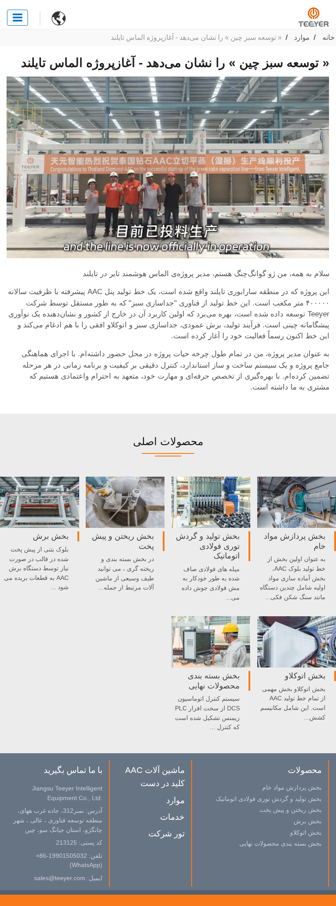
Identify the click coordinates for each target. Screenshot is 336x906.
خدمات (172, 817)
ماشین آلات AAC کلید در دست (155, 777)
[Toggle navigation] (17, 18)
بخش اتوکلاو (305, 675)
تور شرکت (166, 833)
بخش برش (51, 536)
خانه (328, 37)
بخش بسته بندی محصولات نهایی (214, 680)
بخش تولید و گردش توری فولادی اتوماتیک (208, 546)
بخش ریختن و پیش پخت (123, 541)
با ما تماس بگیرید (73, 770)
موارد (302, 37)
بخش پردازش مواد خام (295, 541)
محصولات (305, 770)
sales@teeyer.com (59, 877)
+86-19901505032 (61, 855)
